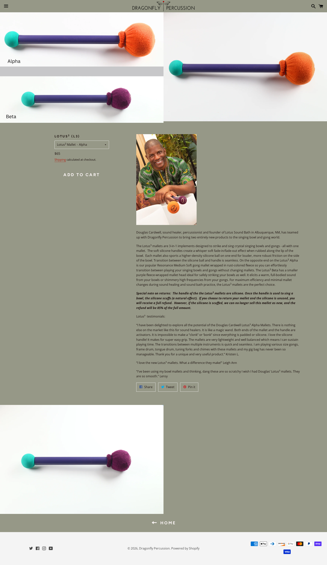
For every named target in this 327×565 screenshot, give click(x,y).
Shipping (60, 159)
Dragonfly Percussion (154, 548)
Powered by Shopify (185, 548)
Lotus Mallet (66, 144)
